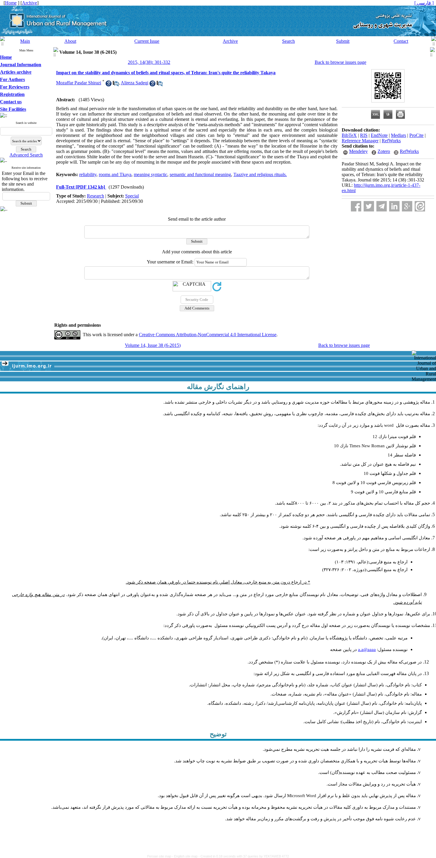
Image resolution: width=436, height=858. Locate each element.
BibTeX (349, 135)
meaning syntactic (150, 174)
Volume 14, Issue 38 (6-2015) (153, 345)
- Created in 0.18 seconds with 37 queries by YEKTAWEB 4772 (243, 856)
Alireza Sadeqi (134, 82)
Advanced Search (26, 154)
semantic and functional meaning (200, 174)
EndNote (379, 135)
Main (25, 41)
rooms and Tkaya (115, 174)
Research (95, 195)
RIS (363, 135)
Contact (401, 41)
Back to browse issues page (340, 62)
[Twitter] (369, 206)
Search (288, 41)
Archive (230, 41)
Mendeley (358, 151)
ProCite (416, 135)
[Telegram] (381, 206)
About (70, 41)
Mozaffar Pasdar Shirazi (78, 82)
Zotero (384, 151)
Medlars (398, 135)
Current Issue (146, 41)
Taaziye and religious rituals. (260, 174)
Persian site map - (160, 856)
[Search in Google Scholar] (109, 84)
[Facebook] (356, 206)
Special (132, 195)
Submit (342, 41)
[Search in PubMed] (116, 84)
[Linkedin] (394, 206)
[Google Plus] (407, 206)
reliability (87, 174)
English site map (186, 856)
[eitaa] (420, 206)
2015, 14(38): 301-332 (149, 62)
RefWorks (391, 140)
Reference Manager (360, 140)
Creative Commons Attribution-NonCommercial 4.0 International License (207, 334)
